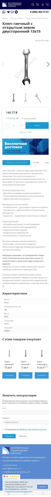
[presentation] (3, 64)
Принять (42, 487)
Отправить (9, 436)
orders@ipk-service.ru (11, 468)
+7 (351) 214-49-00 (9, 465)
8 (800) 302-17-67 (39, 11)
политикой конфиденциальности (18, 491)
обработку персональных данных (32, 429)
